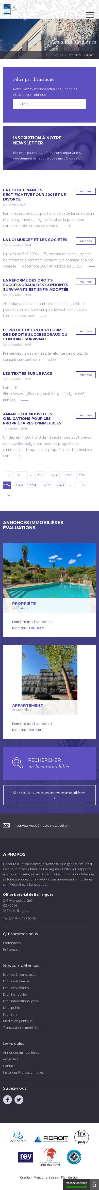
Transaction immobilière (21, 1027)
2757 (68, 475)
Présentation (13, 949)
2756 (54, 475)
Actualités (10, 1059)
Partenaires (12, 943)
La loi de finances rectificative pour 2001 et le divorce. (34, 195)
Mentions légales (46, 1177)
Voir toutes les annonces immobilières (49, 792)
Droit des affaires (16, 988)
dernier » (8, 495)
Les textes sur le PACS (27, 373)
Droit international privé (21, 1001)
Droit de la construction (21, 974)
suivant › (80, 485)
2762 (46, 485)
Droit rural (10, 1014)
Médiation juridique (18, 1021)
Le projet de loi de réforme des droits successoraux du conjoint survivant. (35, 334)
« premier (8, 475)
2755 (40, 475)
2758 (81, 475)
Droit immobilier (15, 994)
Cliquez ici (73, 158)
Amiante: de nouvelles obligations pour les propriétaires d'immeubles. (32, 418)
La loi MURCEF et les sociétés (35, 239)
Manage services (76, 1182)
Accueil (58, 55)
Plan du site (69, 1177)
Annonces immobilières (21, 1052)
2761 (32, 485)
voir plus (67, 226)
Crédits (25, 1177)
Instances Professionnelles (23, 1072)
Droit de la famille (16, 981)
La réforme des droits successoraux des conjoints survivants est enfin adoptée (35, 285)
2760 (19, 485)
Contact (9, 1066)
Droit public (12, 1008)
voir (49, 590)
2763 (60, 485)
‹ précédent (21, 475)
